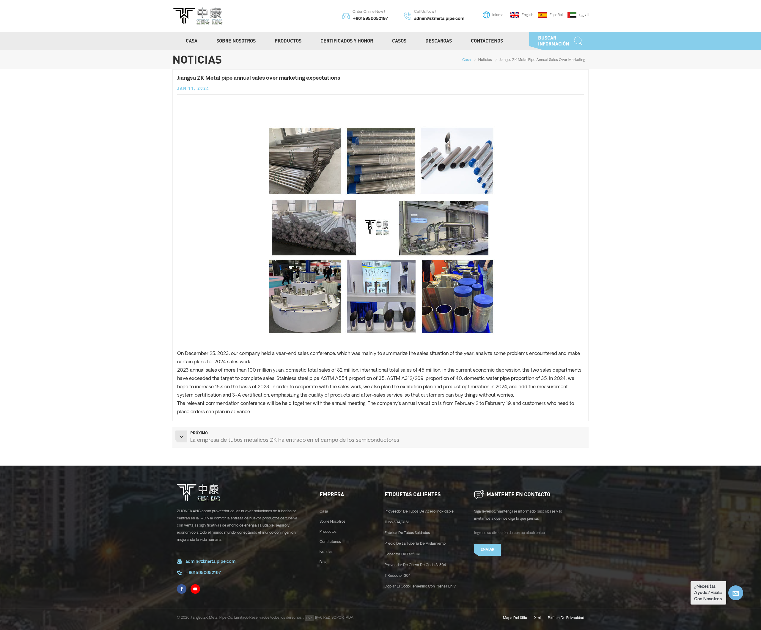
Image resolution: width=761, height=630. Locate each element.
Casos (399, 41)
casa (324, 511)
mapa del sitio (515, 618)
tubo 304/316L (397, 522)
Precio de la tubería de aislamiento (415, 543)
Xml (537, 618)
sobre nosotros (332, 521)
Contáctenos (487, 41)
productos (288, 41)
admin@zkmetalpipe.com (439, 18)
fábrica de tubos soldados (407, 533)
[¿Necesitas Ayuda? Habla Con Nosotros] (735, 592)
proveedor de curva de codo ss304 (415, 565)
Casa (191, 41)
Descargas (438, 41)
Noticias (485, 60)
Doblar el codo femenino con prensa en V (420, 586)
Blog (323, 562)
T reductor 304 (398, 576)
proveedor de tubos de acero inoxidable (419, 511)
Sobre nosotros (236, 41)
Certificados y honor (346, 41)
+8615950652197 (370, 18)
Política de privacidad (566, 618)
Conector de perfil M (402, 554)
